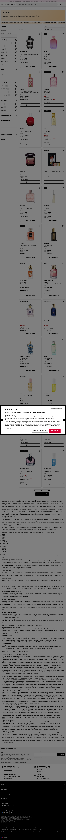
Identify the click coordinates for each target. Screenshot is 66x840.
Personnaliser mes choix (40, 430)
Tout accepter (54, 430)
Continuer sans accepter (56, 408)
